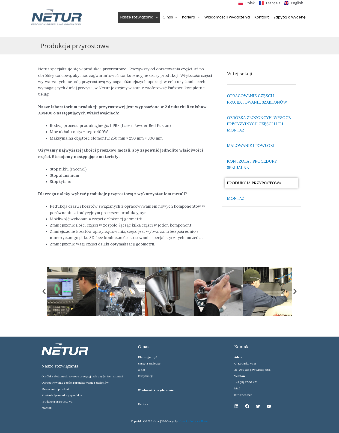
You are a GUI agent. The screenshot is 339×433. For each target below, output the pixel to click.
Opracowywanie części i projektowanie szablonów (75, 382)
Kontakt (261, 17)
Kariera (143, 404)
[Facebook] (247, 406)
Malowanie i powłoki (55, 389)
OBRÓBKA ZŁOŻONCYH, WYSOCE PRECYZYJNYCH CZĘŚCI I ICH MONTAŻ (259, 124)
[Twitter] (258, 406)
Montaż (46, 407)
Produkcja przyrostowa (57, 401)
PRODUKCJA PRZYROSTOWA (254, 182)
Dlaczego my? (147, 357)
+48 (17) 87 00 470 (246, 382)
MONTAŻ (235, 198)
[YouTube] (269, 406)
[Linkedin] (236, 406)
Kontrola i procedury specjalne (62, 395)
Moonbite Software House (193, 421)
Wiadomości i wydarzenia (227, 17)
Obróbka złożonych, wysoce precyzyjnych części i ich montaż (82, 376)
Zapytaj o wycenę (290, 17)
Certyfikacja (145, 376)
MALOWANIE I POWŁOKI (250, 145)
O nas (142, 369)
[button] (155, 17)
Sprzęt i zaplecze (149, 363)
